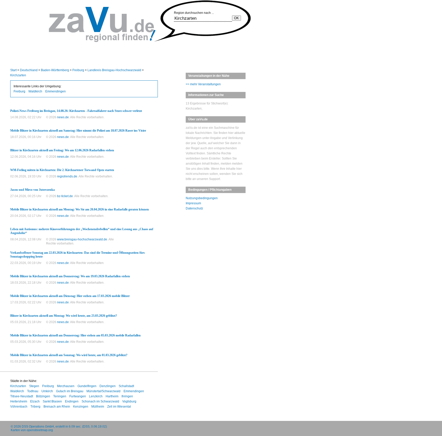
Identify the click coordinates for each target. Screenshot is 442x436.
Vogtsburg (129, 401)
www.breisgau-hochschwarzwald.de (82, 239)
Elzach (35, 401)
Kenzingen (80, 406)
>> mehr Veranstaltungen (203, 84)
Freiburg (78, 70)
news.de (63, 117)
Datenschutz (194, 208)
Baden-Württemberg (55, 70)
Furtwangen (77, 396)
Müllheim (97, 406)
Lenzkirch (96, 396)
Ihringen (127, 396)
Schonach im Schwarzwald (100, 401)
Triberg (35, 406)
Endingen (72, 401)
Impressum (193, 203)
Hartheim (112, 396)
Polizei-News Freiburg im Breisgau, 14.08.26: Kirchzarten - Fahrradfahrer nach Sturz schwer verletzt (76, 111)
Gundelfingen (87, 386)
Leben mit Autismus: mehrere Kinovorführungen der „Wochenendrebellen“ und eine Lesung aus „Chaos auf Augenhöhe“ (81, 231)
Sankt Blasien (52, 401)
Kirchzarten (18, 75)
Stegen (34, 386)
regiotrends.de (67, 176)
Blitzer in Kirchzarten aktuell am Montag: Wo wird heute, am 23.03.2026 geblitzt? (63, 315)
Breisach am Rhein (56, 406)
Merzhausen (65, 386)
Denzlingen (108, 386)
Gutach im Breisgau (69, 391)
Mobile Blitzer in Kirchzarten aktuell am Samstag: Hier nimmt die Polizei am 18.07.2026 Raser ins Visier (78, 130)
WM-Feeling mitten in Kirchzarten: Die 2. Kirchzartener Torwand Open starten (62, 170)
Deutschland (29, 70)
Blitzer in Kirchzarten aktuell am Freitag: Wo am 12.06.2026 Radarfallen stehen (62, 150)
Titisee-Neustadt (21, 396)
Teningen (59, 396)
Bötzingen (43, 396)
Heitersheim (18, 401)
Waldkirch (35, 91)
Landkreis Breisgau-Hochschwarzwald (114, 70)
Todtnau (32, 391)
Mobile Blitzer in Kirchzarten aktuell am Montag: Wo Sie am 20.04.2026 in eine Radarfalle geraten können (79, 209)
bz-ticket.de (65, 196)
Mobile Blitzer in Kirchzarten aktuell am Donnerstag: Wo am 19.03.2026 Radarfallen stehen (70, 276)
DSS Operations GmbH (38, 426)
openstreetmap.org (40, 430)
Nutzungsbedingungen (202, 198)
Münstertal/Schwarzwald (103, 391)
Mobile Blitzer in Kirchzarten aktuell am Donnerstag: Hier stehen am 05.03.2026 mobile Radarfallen (75, 335)
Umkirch (47, 391)
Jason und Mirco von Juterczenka (32, 190)
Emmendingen (55, 91)
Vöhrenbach (18, 406)
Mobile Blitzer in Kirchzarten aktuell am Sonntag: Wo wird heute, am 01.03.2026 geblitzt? (68, 355)
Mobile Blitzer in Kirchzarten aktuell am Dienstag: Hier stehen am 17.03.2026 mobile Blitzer (70, 296)
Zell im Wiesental (119, 406)
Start (13, 70)
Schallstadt (126, 386)
